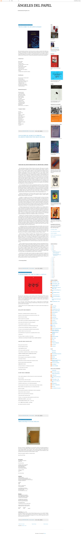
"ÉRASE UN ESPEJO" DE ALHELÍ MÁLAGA (28, 421)
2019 (52, 262)
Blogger (45, 533)
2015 (52, 268)
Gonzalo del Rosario (55, 312)
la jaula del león (54, 317)
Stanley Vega (53, 341)
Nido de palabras (54, 321)
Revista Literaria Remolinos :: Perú (56, 297)
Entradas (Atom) (24, 525)
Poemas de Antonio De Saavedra (56, 328)
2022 (52, 258)
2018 (52, 264)
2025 (52, 246)
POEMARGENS (54, 383)
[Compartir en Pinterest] (41, 131)
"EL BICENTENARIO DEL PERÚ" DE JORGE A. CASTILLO (32, 274)
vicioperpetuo (54, 346)
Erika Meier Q (54, 352)
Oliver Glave (53, 325)
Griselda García (54, 375)
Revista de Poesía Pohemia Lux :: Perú (56, 290)
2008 (52, 277)
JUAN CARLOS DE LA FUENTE (55, 231)
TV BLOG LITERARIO (55, 342)
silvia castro (53, 386)
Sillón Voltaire (54, 338)
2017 (52, 265)
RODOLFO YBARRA (55, 336)
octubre (53, 250)
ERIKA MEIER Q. (53, 236)
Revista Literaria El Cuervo (56, 294)
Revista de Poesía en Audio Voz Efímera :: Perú (56, 288)
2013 (52, 270)
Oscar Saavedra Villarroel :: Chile (56, 381)
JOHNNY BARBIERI (54, 233)
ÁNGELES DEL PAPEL (35, 5)
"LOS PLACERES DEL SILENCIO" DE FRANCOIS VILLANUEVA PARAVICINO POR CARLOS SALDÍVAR (31, 136)
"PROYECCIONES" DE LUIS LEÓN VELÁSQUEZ (29, 27)
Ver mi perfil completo (54, 51)
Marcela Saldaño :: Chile (55, 379)
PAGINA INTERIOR (55, 365)
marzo (53, 257)
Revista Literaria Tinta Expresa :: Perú (56, 299)
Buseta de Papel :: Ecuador (56, 371)
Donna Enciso (54, 350)
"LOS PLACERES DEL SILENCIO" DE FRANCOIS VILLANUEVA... (56, 254)
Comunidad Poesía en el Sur (56, 309)
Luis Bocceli (53, 320)
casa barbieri (53, 307)
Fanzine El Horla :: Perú (55, 281)
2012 (52, 272)
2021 (52, 260)
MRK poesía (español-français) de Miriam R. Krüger (56, 361)
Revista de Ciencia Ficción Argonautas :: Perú (55, 285)
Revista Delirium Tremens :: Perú (56, 293)
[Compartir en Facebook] (40, 131)
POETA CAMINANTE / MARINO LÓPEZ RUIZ (55, 330)
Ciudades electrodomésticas (56, 373)
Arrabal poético (54, 370)
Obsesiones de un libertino (55, 362)
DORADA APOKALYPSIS (56, 310)
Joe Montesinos (54, 315)
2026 (52, 245)
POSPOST (53, 334)
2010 (52, 274)
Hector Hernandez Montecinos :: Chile (56, 377)
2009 (52, 276)
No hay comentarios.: (32, 268)
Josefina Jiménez (54, 355)
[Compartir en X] (39, 131)
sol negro (53, 339)
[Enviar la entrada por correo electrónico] (36, 268)
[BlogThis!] (38, 131)
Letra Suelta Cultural (55, 318)
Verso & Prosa (54, 344)
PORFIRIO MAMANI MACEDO (55, 333)
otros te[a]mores (54, 364)
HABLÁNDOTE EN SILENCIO (56, 353)
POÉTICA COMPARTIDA (56, 384)
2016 (52, 266)
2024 (52, 248)
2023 (52, 249)
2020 (52, 261)
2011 (52, 273)
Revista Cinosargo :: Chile (55, 283)
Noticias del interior (54, 323)
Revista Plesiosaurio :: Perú (56, 301)
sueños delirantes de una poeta (56, 388)
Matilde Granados (54, 358)
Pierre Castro (54, 326)
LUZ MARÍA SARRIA (54, 229)
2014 (52, 269)
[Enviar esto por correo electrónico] (37, 131)
